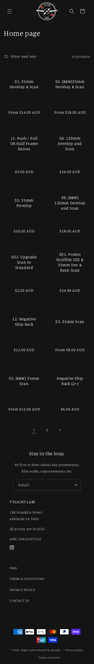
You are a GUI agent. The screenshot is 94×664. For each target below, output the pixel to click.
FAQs (13, 568)
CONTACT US (19, 600)
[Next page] (60, 430)
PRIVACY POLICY (22, 590)
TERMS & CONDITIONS (27, 579)
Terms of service (49, 657)
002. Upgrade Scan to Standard (24, 262)
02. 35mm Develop (24, 202)
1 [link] (34, 430)
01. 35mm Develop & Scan (24, 84)
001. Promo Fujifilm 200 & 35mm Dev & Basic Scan (69, 261)
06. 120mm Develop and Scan (70, 143)
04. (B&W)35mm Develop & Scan (70, 84)
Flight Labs (28, 650)
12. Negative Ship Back (24, 321)
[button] (9, 11)
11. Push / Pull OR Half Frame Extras (24, 143)
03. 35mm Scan (69, 321)
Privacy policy (74, 650)
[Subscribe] (75, 484)
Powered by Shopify (48, 650)
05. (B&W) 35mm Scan (24, 380)
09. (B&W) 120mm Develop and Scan (69, 202)
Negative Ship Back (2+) (70, 380)
